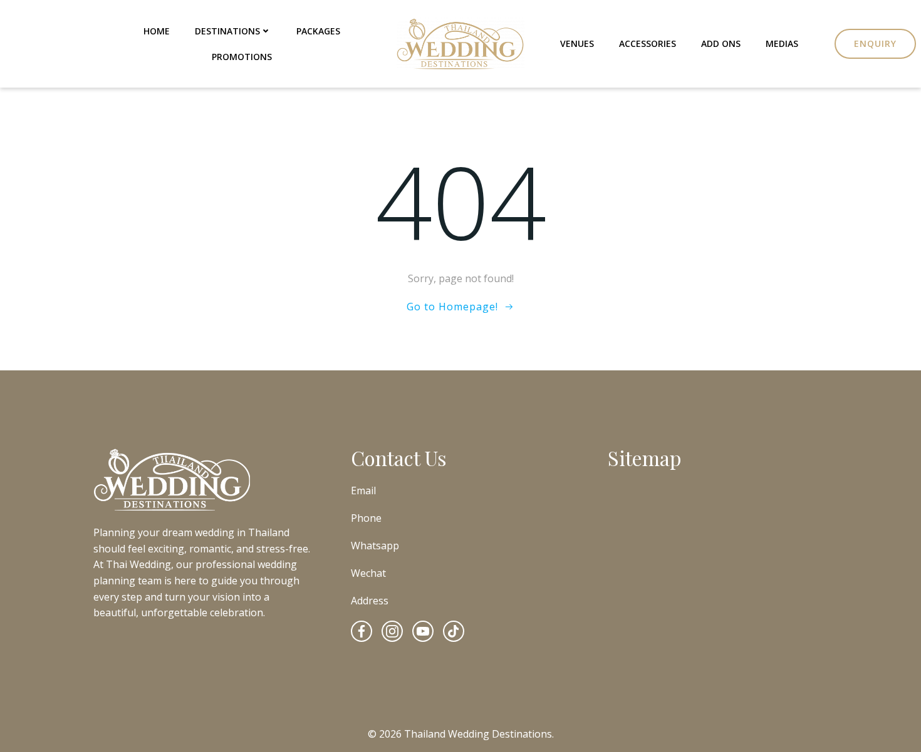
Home (156, 31)
